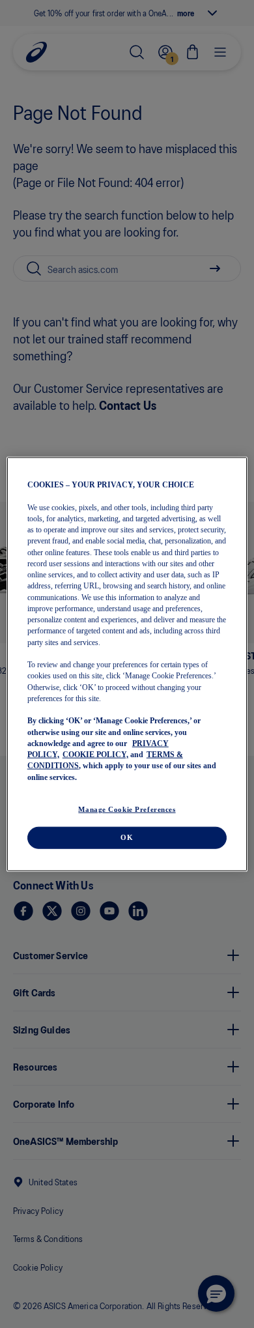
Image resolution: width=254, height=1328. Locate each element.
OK (126, 837)
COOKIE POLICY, (95, 754)
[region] (127, 664)
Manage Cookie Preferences (126, 809)
